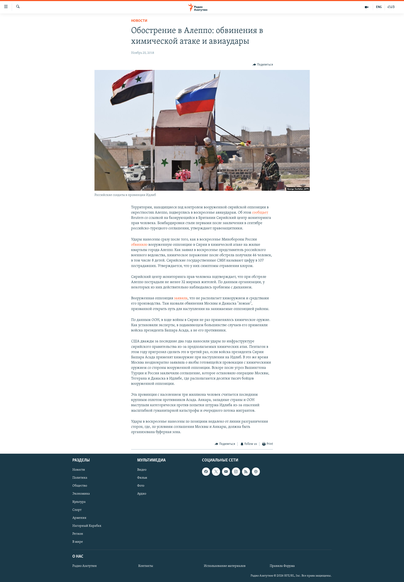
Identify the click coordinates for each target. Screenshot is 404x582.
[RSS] (246, 472)
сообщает (260, 213)
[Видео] (366, 7)
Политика (79, 478)
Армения (79, 518)
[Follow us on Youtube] (226, 472)
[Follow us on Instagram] (236, 472)
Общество (79, 485)
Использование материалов (225, 566)
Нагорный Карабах (86, 526)
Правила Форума (282, 566)
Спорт (76, 509)
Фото (140, 485)
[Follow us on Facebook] (206, 472)
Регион (77, 534)
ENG (379, 7)
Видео (141, 470)
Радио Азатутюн (84, 566)
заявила (180, 298)
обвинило (139, 245)
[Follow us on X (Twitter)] (216, 472)
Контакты (145, 566)
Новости (139, 21)
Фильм (142, 478)
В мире (77, 542)
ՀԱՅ (391, 7)
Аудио (141, 493)
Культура (79, 501)
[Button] (263, 64)
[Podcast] (256, 472)
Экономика (81, 493)
